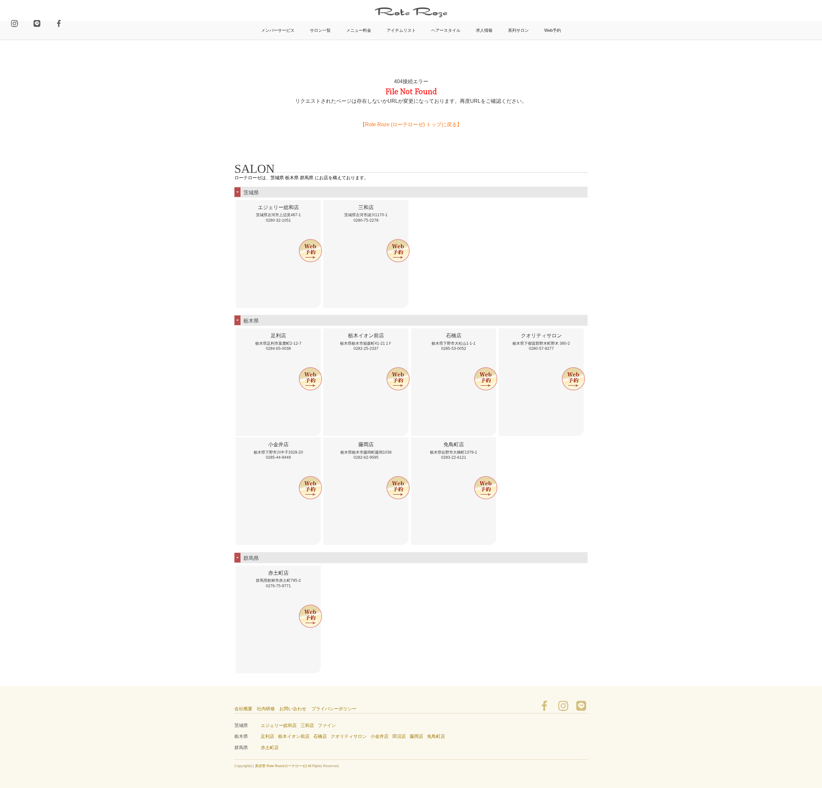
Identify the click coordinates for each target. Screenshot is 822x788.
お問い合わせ (292, 708)
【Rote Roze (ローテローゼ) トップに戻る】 (411, 124)
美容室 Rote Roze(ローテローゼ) (281, 766)
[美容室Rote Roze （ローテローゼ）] (411, 2)
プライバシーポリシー (333, 708)
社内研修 (266, 708)
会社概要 (243, 708)
